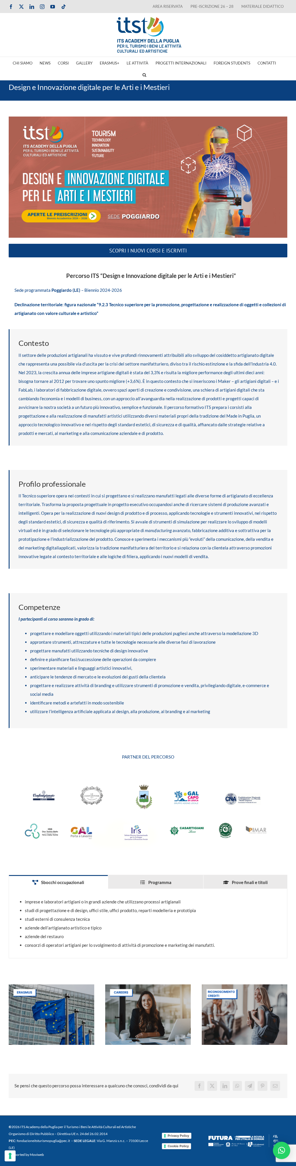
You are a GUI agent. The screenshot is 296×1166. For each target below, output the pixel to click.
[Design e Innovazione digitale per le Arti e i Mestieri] (148, 177)
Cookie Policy (178, 1146)
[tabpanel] (148, 923)
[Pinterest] (262, 1086)
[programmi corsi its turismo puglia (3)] (148, 986)
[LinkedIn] (225, 1086)
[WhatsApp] (237, 1086)
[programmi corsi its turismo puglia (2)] (244, 986)
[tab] (58, 882)
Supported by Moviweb (26, 1154)
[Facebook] (199, 1086)
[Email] (275, 1086)
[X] (212, 1086)
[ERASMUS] (51, 986)
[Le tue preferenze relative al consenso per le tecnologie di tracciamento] (10, 1155)
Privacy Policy (178, 1136)
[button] (144, 74)
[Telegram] (249, 1086)
